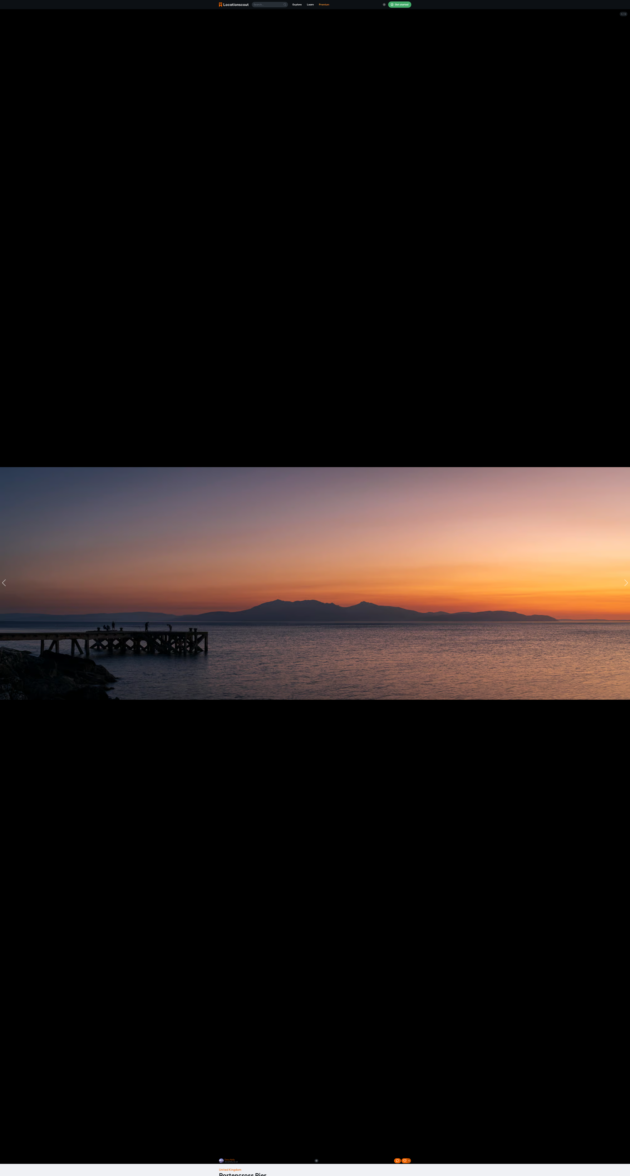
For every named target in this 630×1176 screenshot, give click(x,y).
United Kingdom (230, 1170)
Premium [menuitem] (324, 4)
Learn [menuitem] (310, 4)
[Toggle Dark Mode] (384, 4)
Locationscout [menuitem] (234, 4)
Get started (401, 4)
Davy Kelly (230, 1159)
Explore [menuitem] (297, 4)
